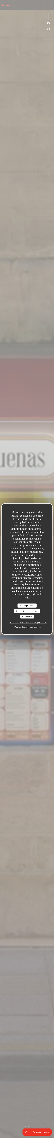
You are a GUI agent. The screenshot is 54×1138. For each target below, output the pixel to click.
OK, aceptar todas (27, 605)
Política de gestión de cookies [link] (27, 627)
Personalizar (27, 616)
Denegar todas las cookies (27, 611)
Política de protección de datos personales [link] (28, 622)
